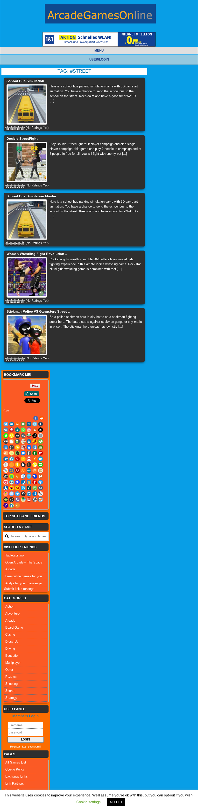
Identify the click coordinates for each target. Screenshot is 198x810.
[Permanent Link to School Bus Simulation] (27, 104)
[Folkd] (5, 458)
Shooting (11, 684)
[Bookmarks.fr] (23, 441)
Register (15, 746)
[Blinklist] (5, 441)
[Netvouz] (11, 476)
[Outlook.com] (23, 476)
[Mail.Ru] (11, 470)
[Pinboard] (34, 476)
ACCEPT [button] (116, 802)
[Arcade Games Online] (100, 15)
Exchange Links (16, 776)
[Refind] (40, 482)
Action (9, 606)
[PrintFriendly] (11, 482)
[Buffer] (40, 429)
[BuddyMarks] (34, 441)
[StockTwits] (40, 488)
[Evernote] (17, 453)
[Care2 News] (40, 441)
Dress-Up (11, 641)
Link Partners (14, 783)
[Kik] (23, 464)
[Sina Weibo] (11, 488)
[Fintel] (34, 453)
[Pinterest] (11, 429)
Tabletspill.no (14, 555)
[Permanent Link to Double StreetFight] (27, 162)
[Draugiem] (5, 453)
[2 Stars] (11, 128)
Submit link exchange (19, 589)
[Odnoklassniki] (17, 476)
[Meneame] (23, 470)
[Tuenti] (34, 493)
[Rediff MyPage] (34, 482)
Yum (6, 411)
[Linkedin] (11, 424)
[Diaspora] (29, 447)
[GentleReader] (11, 458)
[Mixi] (40, 470)
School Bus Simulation (25, 81)
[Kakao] (17, 464)
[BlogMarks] (17, 441)
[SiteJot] (17, 488)
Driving (10, 648)
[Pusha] (23, 482)
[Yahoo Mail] (5, 505)
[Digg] (29, 424)
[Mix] (34, 470)
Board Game (14, 627)
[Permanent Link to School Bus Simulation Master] (27, 219)
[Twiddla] (40, 493)
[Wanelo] (23, 499)
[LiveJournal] (5, 470)
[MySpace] (5, 476)
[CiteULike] (5, 447)
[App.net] (23, 435)
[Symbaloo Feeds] (11, 493)
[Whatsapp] (23, 429)
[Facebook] (35, 418)
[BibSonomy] (34, 435)
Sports (9, 691)
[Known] (34, 464)
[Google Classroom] (23, 458)
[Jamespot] (11, 464)
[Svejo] (5, 493)
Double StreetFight (22, 138)
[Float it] (34, 424)
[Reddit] (41, 418)
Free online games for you (23, 576)
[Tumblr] (40, 424)
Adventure (12, 613)
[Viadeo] (11, 499)
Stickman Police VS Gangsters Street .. (38, 311)
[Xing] (17, 429)
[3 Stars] (15, 128)
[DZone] (11, 453)
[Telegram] (17, 493)
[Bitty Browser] (40, 435)
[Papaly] (29, 476)
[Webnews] (29, 499)
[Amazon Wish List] (11, 435)
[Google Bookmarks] (17, 458)
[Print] (17, 424)
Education (12, 655)
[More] (17, 505)
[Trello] (29, 493)
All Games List (15, 762)
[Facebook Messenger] (23, 453)
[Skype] (23, 488)
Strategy (11, 698)
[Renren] (5, 488)
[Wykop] (40, 499)
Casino (10, 634)
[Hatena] (40, 458)
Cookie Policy (15, 769)
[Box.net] (29, 441)
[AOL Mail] (17, 435)
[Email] (23, 424)
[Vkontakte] (5, 429)
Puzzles (11, 677)
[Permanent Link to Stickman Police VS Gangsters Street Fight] (27, 335)
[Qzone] (29, 482)
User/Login (99, 59)
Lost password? (31, 746)
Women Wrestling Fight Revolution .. (37, 254)
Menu (99, 50)
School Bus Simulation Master (31, 196)
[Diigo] (34, 447)
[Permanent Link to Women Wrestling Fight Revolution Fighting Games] (27, 277)
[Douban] (40, 447)
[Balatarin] (29, 435)
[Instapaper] (5, 464)
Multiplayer (13, 662)
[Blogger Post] (11, 441)
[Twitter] (5, 424)
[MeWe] (29, 470)
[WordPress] (34, 499)
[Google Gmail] (29, 458)
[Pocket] (5, 482)
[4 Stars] (19, 128)
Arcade (10, 620)
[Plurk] (40, 476)
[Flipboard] (40, 453)
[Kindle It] (29, 464)
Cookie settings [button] (88, 802)
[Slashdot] (29, 488)
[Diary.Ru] (23, 447)
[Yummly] (34, 429)
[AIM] (5, 435)
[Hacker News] (34, 458)
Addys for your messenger (23, 583)
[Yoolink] (11, 505)
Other (9, 669)
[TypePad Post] (5, 499)
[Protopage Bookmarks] (17, 482)
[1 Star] (7, 128)
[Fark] (29, 453)
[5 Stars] (23, 128)
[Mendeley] (17, 470)
